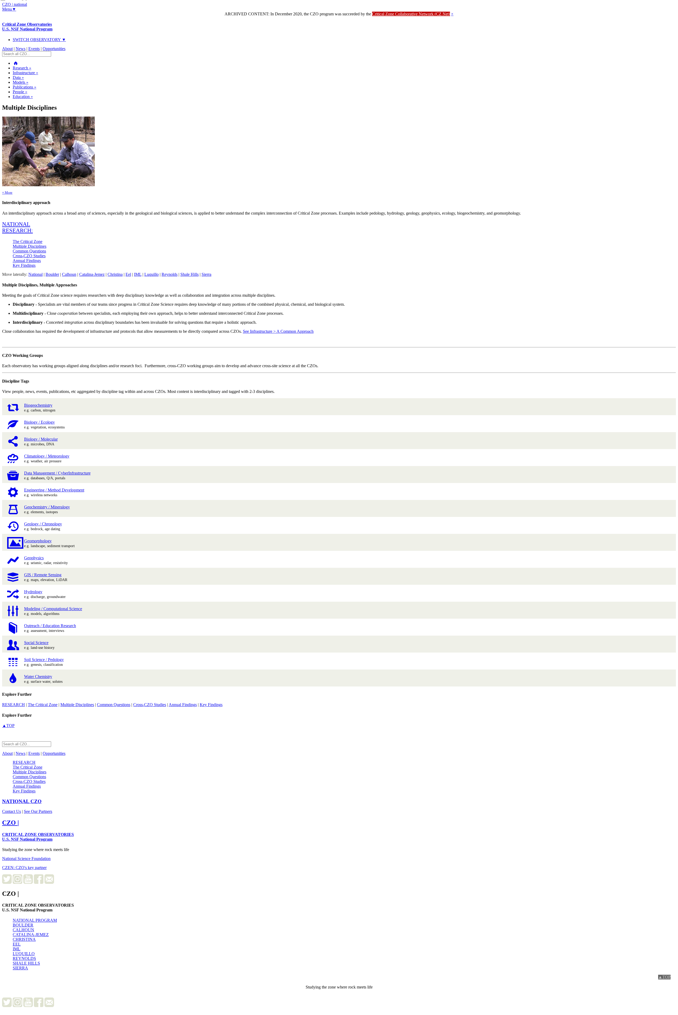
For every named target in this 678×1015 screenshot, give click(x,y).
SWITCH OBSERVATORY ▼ (39, 39)
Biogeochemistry (38, 405)
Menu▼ (9, 9)
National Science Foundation (26, 858)
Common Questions (29, 251)
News (20, 48)
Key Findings (24, 265)
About (7, 48)
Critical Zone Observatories (27, 26)
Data (18, 77)
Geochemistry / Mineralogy (47, 507)
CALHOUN (23, 930)
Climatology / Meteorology (46, 456)
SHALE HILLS (26, 963)
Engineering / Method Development (54, 490)
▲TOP (8, 725)
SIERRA (20, 968)
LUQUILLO (24, 953)
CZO (22, 801)
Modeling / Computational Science (53, 608)
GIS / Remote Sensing (42, 575)
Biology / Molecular (41, 439)
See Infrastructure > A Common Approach (278, 331)
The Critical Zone (27, 241)
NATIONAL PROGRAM (35, 920)
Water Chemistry (38, 676)
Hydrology (33, 592)
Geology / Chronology (43, 524)
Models (20, 82)
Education (23, 96)
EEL (17, 944)
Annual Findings (27, 260)
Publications (24, 87)
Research (22, 68)
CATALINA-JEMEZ (31, 934)
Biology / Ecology (39, 422)
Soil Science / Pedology (44, 659)
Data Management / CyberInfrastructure (57, 473)
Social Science (36, 642)
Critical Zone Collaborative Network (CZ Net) (411, 14)
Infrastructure (25, 72)
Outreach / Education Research (50, 625)
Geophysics (34, 558)
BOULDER (23, 925)
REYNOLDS (24, 958)
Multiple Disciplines (29, 246)
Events (34, 48)
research (13, 704)
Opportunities (54, 48)
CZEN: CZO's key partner (24, 867)
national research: (17, 227)
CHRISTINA (24, 939)
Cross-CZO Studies (29, 256)
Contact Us (11, 811)
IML (16, 949)
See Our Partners (38, 811)
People (20, 92)
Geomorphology (38, 541)
